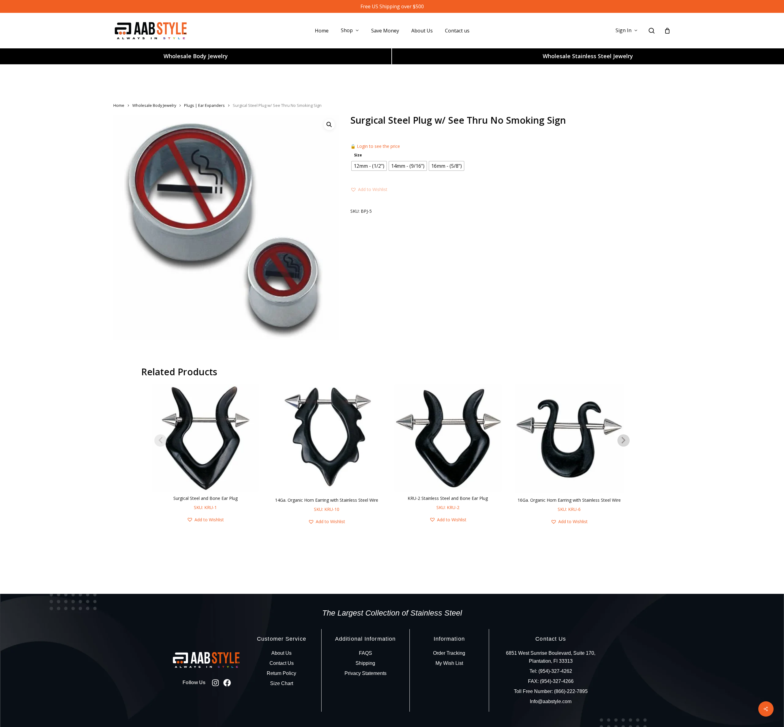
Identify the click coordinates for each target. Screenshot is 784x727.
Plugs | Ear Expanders (204, 105)
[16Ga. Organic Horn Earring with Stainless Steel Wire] (569, 438)
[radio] (369, 166)
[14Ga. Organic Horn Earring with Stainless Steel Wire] (326, 438)
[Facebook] (227, 683)
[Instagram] (215, 683)
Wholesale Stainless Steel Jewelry (588, 56)
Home (118, 105)
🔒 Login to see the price (375, 146)
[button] (329, 124)
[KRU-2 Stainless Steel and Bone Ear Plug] (448, 438)
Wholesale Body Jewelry (196, 56)
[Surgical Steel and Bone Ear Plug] (205, 438)
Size (358, 155)
